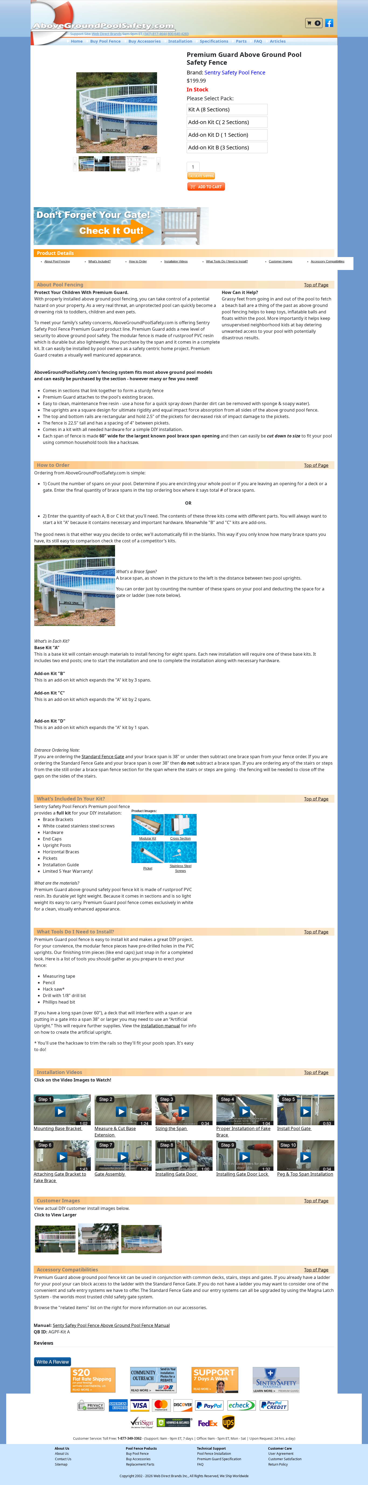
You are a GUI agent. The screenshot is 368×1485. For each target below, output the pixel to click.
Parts (241, 41)
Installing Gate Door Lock (242, 1174)
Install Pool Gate (294, 1128)
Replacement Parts (140, 1464)
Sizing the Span (171, 1128)
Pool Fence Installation (214, 1453)
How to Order (138, 261)
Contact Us (63, 1459)
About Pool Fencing (57, 261)
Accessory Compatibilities (328, 261)
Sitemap (61, 1464)
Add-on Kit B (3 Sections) (218, 147)
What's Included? (99, 261)
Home (76, 41)
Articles (277, 41)
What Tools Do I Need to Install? (227, 261)
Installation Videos (176, 261)
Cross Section (180, 838)
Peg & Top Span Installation (305, 1174)
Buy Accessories (144, 41)
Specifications (213, 41)
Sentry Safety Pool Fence (234, 72)
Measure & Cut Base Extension (115, 1131)
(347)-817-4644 (155, 33)
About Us (62, 1453)
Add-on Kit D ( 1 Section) (218, 134)
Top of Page (316, 285)
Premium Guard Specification (219, 1459)
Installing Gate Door (176, 1174)
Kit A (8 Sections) (209, 109)
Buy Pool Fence (105, 41)
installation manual (160, 1026)
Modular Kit (147, 838)
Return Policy (278, 1464)
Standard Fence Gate (103, 756)
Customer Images (280, 261)
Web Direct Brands (106, 33)
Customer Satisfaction (284, 1459)
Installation (179, 41)
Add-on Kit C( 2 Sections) (218, 122)
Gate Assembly (110, 1174)
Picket (147, 868)
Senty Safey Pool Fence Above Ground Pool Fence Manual (111, 1325)
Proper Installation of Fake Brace (243, 1131)
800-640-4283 (178, 33)
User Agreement (280, 1453)
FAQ (257, 41)
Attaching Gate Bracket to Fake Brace (60, 1177)
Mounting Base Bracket (58, 1128)
